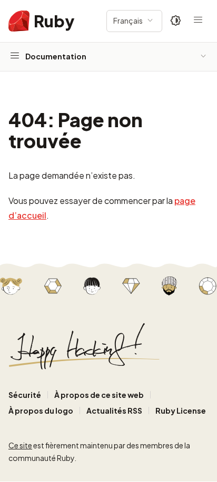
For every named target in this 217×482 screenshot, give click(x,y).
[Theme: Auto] (175, 21)
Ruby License (180, 410)
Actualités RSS (114, 410)
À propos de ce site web (99, 394)
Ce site (20, 445)
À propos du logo (40, 410)
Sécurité (24, 394)
